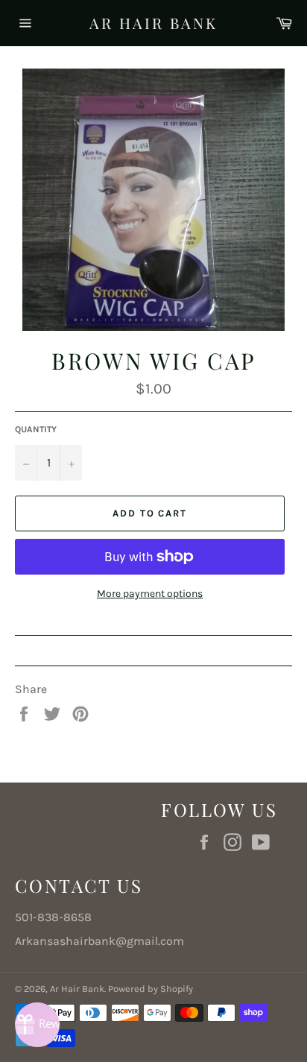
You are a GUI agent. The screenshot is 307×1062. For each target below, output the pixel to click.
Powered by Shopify (150, 988)
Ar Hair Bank (153, 23)
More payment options (150, 593)
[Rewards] (37, 1024)
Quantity (36, 429)
